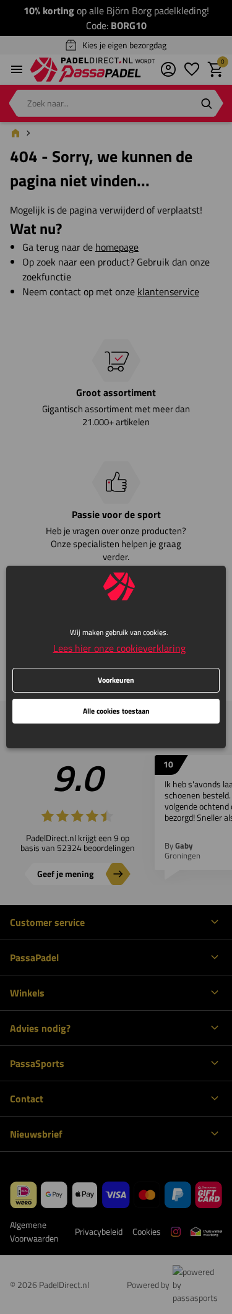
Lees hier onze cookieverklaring (119, 648)
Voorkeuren (116, 680)
